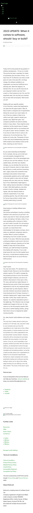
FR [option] (3, 10)
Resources (6, 427)
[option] (17, 8)
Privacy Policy (12, 478)
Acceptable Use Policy (9, 471)
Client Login (4, 3)
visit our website (22, 379)
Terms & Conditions (9, 460)
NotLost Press (8, 42)
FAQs (4, 429)
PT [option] (3, 14)
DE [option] (3, 12)
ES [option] (3, 8)
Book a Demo (7, 431)
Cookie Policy (7, 467)
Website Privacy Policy (9, 465)
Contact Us (6, 433)
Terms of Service (23, 478)
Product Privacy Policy (9, 462)
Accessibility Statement (10, 469)
